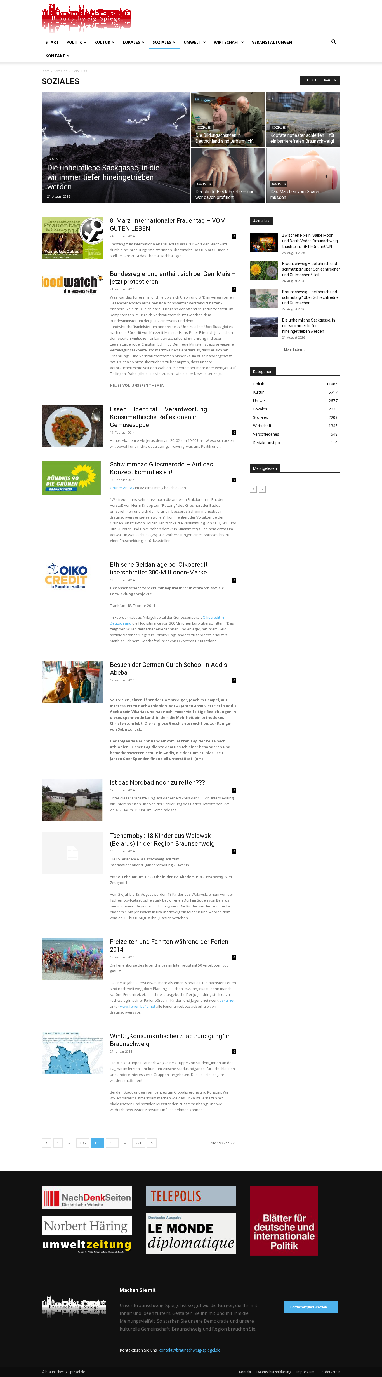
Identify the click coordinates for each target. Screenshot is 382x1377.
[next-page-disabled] (262, 489)
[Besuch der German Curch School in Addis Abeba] (72, 682)
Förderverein (330, 1371)
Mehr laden (293, 349)
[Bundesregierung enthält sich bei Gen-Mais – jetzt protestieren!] (72, 284)
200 (112, 1143)
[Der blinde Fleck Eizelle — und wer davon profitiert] (228, 175)
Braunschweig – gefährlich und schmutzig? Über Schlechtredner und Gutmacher (311, 297)
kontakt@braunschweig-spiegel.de (189, 1350)
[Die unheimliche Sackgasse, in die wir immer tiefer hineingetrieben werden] (116, 156)
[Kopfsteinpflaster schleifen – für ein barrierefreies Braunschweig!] (303, 119)
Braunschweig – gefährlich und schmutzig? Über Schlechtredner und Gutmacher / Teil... (311, 269)
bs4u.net (227, 1000)
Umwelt (192, 42)
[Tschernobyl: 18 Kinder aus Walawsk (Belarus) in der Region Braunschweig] (72, 853)
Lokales (131, 42)
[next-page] (152, 1143)
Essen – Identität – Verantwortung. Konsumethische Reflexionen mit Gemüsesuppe (159, 417)
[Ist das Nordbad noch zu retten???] (72, 800)
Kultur (102, 42)
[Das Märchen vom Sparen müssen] (303, 175)
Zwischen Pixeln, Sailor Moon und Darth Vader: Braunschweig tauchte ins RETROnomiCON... (310, 241)
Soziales (162, 42)
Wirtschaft (226, 42)
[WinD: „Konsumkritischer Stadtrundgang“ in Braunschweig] (72, 1053)
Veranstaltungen (272, 42)
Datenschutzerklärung (273, 1371)
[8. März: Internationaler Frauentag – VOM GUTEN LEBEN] (72, 238)
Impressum (305, 1371)
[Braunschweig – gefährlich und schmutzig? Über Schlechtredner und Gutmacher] (264, 298)
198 (83, 1143)
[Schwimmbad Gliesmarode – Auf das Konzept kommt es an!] (71, 478)
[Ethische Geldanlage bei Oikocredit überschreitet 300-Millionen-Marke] (67, 577)
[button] (333, 42)
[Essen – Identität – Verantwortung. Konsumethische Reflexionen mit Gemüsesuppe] (72, 426)
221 (139, 1143)
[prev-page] (46, 1143)
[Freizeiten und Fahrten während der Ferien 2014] (72, 959)
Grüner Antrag (122, 487)
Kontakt (55, 55)
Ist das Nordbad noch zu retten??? (157, 782)
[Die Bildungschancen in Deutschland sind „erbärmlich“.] (228, 119)
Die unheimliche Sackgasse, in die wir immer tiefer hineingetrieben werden (308, 326)
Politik (74, 42)
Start (52, 42)
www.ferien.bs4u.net (138, 1006)
